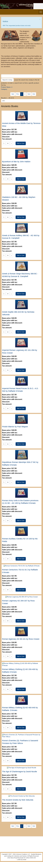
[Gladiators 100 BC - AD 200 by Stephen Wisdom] (21, 189)
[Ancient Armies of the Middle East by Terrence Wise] (21, 116)
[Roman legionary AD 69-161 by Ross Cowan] (21, 631)
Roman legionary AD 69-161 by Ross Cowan (20, 639)
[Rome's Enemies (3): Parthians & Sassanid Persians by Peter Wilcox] (21, 735)
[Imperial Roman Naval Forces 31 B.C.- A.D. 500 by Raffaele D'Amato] (21, 381)
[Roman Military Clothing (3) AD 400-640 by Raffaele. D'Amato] (21, 700)
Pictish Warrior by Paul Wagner (15, 427)
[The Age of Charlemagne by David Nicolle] (21, 767)
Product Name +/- (7, 87)
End (34, 94)
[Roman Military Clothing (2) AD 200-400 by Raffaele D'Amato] (21, 664)
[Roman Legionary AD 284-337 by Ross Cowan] (21, 597)
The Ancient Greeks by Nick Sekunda (17, 800)
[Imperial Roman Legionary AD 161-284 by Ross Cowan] (21, 342)
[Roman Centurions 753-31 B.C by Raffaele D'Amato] (22, 566)
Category (4, 89)
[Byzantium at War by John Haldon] (21, 154)
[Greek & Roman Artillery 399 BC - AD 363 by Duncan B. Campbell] (21, 228)
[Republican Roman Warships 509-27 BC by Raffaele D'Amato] (21, 454)
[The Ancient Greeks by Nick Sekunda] (21, 796)
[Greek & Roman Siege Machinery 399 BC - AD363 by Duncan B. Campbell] (21, 266)
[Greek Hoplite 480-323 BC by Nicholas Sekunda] (21, 304)
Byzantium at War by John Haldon (16, 162)
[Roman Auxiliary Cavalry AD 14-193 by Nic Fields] (21, 531)
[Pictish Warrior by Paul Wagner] (21, 419)
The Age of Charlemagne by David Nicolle (19, 772)
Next (29, 94)
